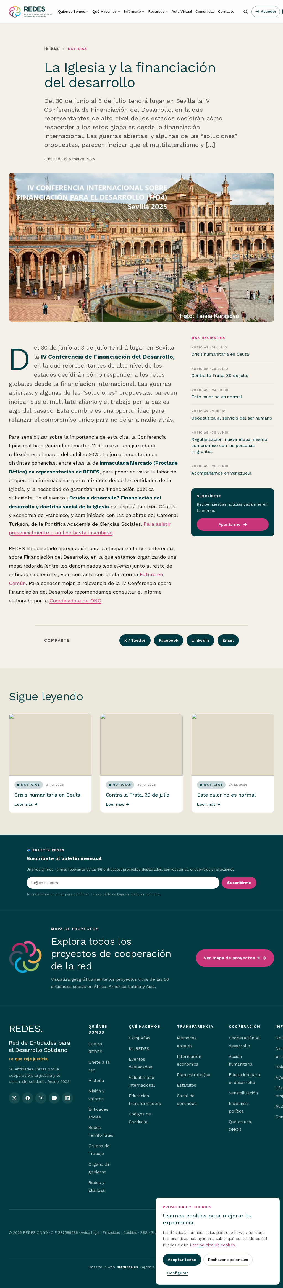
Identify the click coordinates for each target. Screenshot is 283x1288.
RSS (144, 1232)
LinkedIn (200, 640)
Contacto (226, 11)
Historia (96, 1080)
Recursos (156, 11)
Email (228, 640)
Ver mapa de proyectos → (232, 958)
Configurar (177, 1273)
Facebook (168, 640)
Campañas (139, 1037)
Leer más (26, 804)
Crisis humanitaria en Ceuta (47, 795)
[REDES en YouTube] (54, 1098)
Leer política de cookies (212, 1245)
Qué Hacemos (104, 11)
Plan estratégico (193, 1074)
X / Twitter (135, 640)
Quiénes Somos (71, 11)
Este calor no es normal (226, 795)
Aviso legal (90, 1232)
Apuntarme (229, 524)
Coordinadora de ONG (75, 600)
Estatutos (186, 1085)
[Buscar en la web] (245, 12)
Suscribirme (239, 882)
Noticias (51, 48)
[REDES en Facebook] (27, 1098)
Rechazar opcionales (228, 1259)
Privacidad (111, 1232)
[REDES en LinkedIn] (67, 1098)
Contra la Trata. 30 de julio (137, 795)
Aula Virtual (182, 11)
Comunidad (205, 11)
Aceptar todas (182, 1259)
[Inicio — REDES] (30, 12)
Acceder (268, 11)
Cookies (130, 1232)
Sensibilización (243, 1093)
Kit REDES (139, 1048)
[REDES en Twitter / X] (14, 1098)
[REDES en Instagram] (40, 1098)
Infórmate (132, 11)
